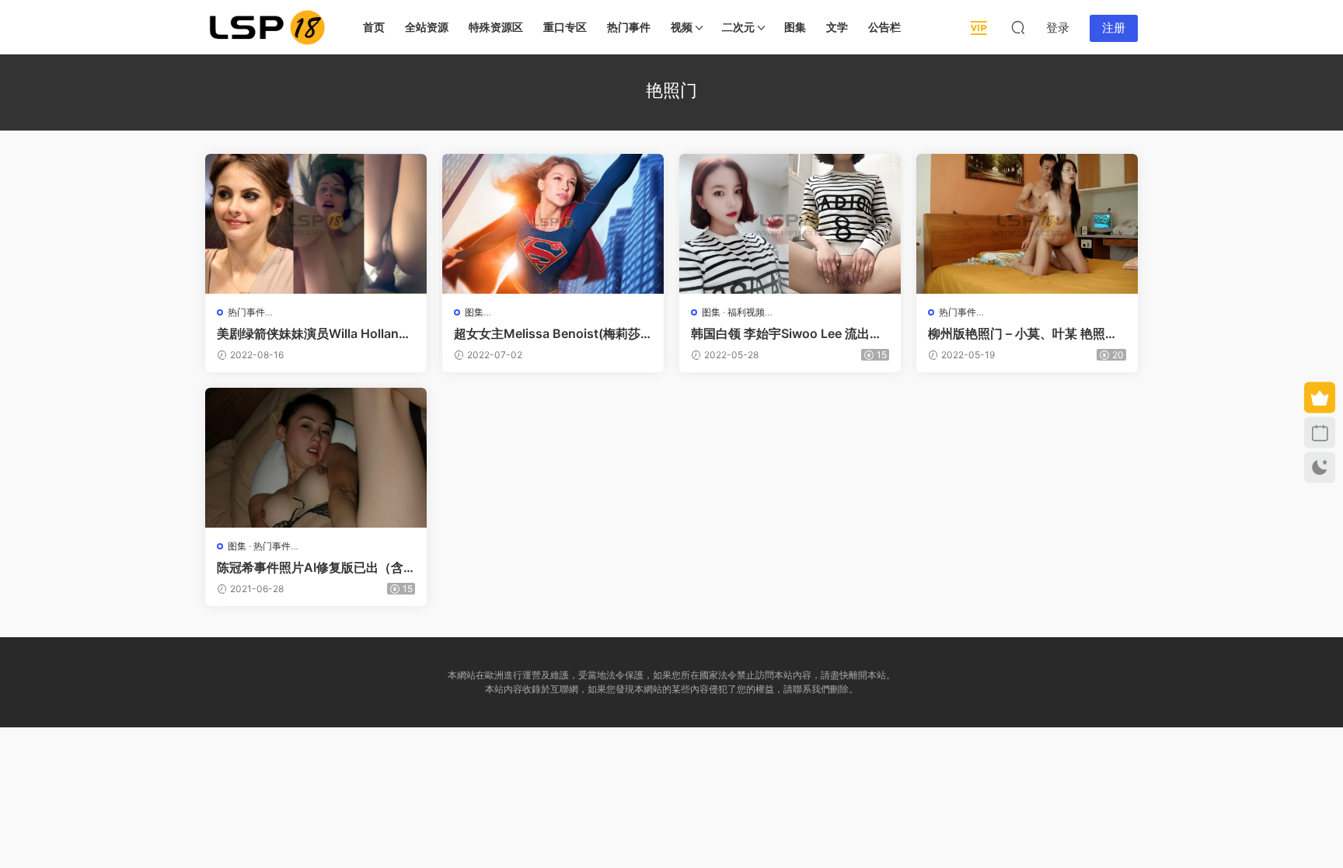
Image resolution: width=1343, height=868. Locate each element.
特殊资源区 (496, 26)
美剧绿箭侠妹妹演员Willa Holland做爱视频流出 (311, 333)
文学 (837, 26)
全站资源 (426, 26)
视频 (681, 26)
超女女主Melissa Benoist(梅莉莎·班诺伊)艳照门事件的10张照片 (549, 333)
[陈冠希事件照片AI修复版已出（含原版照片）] (316, 458)
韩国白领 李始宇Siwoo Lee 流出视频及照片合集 (786, 333)
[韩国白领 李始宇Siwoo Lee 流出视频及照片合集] (790, 224)
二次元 (738, 26)
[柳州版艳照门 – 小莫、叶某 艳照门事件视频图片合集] (1027, 224)
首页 (374, 26)
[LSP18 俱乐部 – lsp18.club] (267, 27)
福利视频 (746, 312)
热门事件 (629, 26)
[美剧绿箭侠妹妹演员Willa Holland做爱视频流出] (316, 224)
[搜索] (1018, 27)
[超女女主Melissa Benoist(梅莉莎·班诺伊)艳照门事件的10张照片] (553, 224)
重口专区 (565, 26)
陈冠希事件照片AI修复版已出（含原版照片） (310, 567)
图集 (795, 26)
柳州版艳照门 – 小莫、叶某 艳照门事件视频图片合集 (1023, 333)
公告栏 (884, 26)
